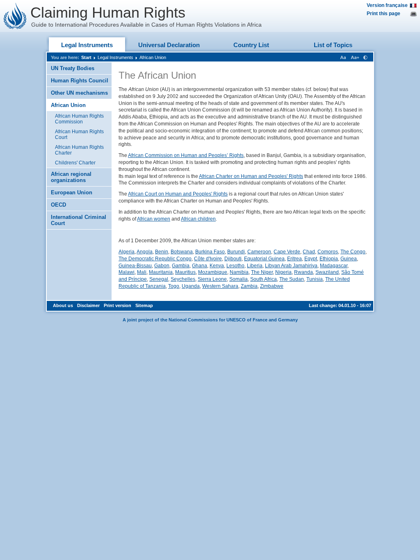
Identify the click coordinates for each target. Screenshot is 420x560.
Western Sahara (220, 286)
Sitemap (144, 305)
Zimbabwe (271, 286)
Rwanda (303, 272)
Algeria (127, 252)
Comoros (327, 252)
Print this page (383, 13)
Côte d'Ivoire (208, 259)
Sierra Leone (212, 279)
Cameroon (259, 252)
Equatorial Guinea (264, 259)
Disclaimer (88, 305)
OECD (58, 205)
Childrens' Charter (75, 163)
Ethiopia (329, 259)
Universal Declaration (169, 44)
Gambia (180, 266)
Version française (387, 5)
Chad (309, 252)
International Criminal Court (78, 220)
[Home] (15, 16)
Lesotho (235, 266)
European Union (71, 192)
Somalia (238, 279)
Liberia (254, 266)
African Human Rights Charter (79, 150)
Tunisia (314, 279)
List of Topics (333, 44)
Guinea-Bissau (135, 266)
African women (153, 219)
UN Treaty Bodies (72, 68)
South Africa (263, 279)
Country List (251, 44)
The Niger (262, 272)
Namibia (239, 272)
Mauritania (161, 272)
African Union (152, 57)
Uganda (191, 286)
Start (86, 57)
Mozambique (212, 272)
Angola (145, 252)
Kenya (217, 266)
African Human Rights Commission (79, 119)
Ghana (199, 266)
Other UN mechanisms (79, 93)
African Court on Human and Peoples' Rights (178, 194)
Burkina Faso (210, 252)
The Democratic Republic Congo (155, 259)
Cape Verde (287, 252)
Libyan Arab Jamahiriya (291, 266)
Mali (141, 272)
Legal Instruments (87, 44)
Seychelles (183, 279)
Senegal (158, 279)
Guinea (348, 259)
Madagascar (333, 266)
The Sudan (291, 279)
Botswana (182, 252)
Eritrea (294, 259)
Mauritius (185, 272)
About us (63, 305)
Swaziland (327, 272)
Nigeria (283, 272)
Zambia (249, 286)
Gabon (161, 266)
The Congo (352, 252)
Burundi (236, 252)
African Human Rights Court (79, 134)
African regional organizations (71, 177)
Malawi (127, 272)
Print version (117, 305)
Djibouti (233, 259)
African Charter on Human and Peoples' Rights (251, 176)
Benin (161, 252)
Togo (173, 286)
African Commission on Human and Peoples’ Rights (186, 155)
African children (198, 219)
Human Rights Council (79, 80)
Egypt (310, 259)
